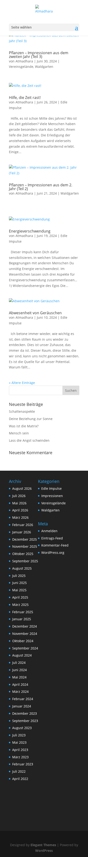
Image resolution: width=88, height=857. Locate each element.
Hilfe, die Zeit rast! (25, 97)
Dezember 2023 (24, 713)
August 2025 (22, 568)
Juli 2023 (19, 735)
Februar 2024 (22, 699)
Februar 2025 (22, 612)
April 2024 (20, 684)
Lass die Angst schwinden (29, 440)
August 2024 (22, 655)
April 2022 (20, 778)
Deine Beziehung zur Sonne (31, 418)
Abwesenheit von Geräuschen (35, 312)
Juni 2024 (19, 670)
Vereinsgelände (21, 66)
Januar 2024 (21, 706)
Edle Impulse (51, 488)
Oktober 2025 (22, 553)
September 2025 (25, 561)
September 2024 (25, 648)
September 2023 (25, 720)
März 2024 (20, 691)
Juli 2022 (19, 771)
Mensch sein (19, 433)
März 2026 (20, 517)
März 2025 (20, 604)
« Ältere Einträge (22, 382)
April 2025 (20, 597)
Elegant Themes (43, 845)
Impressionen (52, 496)
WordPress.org (52, 552)
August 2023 (22, 728)
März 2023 (20, 757)
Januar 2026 (21, 532)
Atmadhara (24, 61)
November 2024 (24, 633)
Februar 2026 (22, 524)
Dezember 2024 (24, 626)
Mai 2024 (19, 677)
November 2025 (24, 546)
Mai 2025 (19, 590)
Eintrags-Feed (52, 538)
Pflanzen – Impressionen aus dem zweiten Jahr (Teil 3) (38, 54)
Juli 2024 (19, 662)
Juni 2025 (19, 582)
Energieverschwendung (29, 231)
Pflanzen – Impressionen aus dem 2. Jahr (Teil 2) (40, 186)
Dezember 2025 (24, 539)
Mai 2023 (19, 742)
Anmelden (49, 531)
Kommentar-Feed (55, 545)
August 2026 (22, 488)
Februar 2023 (22, 764)
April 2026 (20, 510)
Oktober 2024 (22, 641)
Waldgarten (44, 66)
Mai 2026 (19, 503)
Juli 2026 (19, 496)
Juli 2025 (19, 575)
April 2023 (20, 749)
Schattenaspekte (22, 411)
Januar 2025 (21, 619)
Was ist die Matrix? (23, 426)
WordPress (44, 850)
